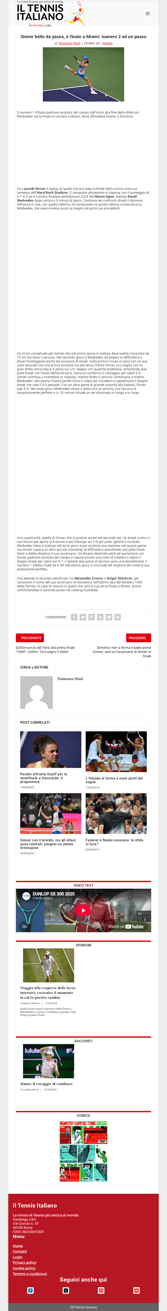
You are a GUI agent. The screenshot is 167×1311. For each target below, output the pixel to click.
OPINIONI (84, 945)
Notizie (108, 43)
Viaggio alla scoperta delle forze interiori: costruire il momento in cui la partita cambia (48, 993)
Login (17, 1257)
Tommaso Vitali (69, 43)
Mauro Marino (31, 1003)
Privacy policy (24, 1262)
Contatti (20, 1251)
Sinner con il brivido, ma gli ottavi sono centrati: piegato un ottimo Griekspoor (48, 844)
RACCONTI (83, 1041)
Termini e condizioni (30, 1273)
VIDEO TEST (83, 885)
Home (18, 1245)
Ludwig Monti (31, 1089)
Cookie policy (24, 1268)
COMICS (83, 1116)
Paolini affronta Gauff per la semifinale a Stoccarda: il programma (43, 778)
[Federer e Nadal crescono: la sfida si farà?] (116, 813)
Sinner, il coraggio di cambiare (46, 1084)
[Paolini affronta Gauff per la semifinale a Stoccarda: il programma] (50, 749)
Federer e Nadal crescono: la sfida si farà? (114, 842)
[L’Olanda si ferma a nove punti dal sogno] (116, 751)
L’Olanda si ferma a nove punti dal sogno (114, 780)
